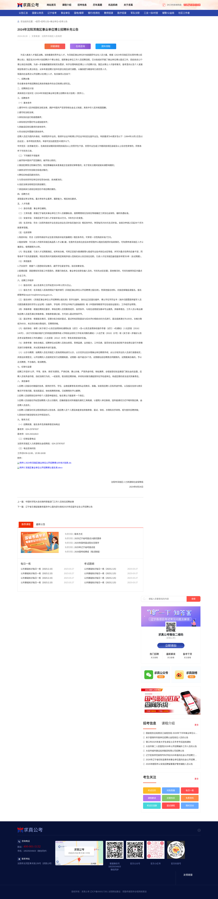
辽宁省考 (52, 13)
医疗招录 (121, 13)
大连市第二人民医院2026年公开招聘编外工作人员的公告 (171, 746)
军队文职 (135, 13)
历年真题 (97, 5)
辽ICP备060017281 (99, 892)
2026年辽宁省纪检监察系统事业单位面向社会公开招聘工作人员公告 (176, 760)
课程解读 (152, 798)
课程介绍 (66, 5)
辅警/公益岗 (168, 13)
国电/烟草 (79, 13)
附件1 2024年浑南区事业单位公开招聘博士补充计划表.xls (45, 463)
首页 (38, 21)
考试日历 (152, 790)
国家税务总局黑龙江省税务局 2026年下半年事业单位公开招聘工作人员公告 (179, 733)
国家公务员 (37, 13)
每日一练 (190, 790)
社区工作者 (184, 13)
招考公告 (45, 21)
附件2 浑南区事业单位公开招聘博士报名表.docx (41, 468)
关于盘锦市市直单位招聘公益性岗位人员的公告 (167, 737)
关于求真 (128, 5)
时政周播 (171, 790)
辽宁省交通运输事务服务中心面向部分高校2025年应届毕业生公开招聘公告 (59, 507)
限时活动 (190, 806)
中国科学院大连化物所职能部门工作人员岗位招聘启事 (49, 502)
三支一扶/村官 (151, 13)
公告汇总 (23, 13)
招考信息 (82, 5)
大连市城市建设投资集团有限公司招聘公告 (165, 751)
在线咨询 (80, 46)
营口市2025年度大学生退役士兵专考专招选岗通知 (168, 742)
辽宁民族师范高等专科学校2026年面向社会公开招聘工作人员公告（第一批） (180, 755)
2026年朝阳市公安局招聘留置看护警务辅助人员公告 (169, 764)
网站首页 (51, 5)
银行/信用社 (94, 13)
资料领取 (105, 46)
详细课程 (54, 46)
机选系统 (112, 5)
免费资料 (190, 798)
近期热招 (171, 798)
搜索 (194, 599)
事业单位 (65, 13)
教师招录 (108, 13)
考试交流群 (152, 806)
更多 (197, 725)
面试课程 (171, 806)
